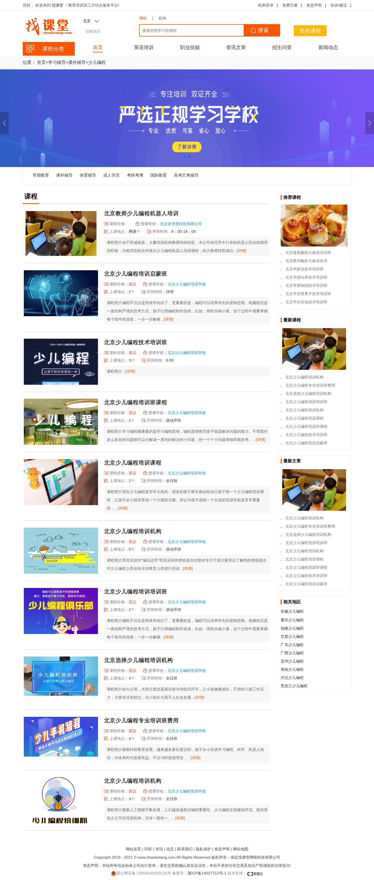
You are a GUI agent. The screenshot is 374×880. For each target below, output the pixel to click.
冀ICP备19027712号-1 (207, 873)
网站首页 (133, 849)
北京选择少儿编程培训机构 (138, 660)
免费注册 (290, 5)
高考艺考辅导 (186, 175)
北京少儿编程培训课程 (133, 463)
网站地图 (240, 849)
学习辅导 (57, 62)
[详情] (241, 250)
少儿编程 (97, 62)
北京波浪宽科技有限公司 (181, 224)
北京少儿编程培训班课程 (135, 402)
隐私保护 (203, 849)
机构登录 (266, 5)
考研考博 (135, 175)
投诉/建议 (338, 5)
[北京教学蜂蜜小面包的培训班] (314, 226)
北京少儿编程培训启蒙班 (135, 274)
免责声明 (314, 5)
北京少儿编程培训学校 (187, 284)
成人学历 (111, 175)
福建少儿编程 (292, 628)
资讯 (159, 849)
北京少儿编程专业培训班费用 (141, 720)
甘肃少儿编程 (292, 636)
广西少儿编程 (292, 653)
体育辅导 (88, 175)
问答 (148, 849)
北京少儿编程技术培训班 (135, 342)
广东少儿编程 (292, 645)
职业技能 (190, 47)
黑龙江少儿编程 (294, 686)
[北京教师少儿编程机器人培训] (314, 349)
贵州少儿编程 (292, 661)
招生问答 (282, 47)
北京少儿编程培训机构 (133, 531)
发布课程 (310, 31)
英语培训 (144, 47)
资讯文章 (236, 47)
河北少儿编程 (292, 677)
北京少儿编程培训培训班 (135, 591)
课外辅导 (77, 62)
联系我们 (184, 849)
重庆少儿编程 (292, 620)
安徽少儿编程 (292, 611)
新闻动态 (328, 47)
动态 (170, 849)
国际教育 (158, 175)
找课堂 (58, 5)
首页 (98, 47)
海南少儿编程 (292, 669)
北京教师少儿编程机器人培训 (141, 213)
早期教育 (41, 175)
